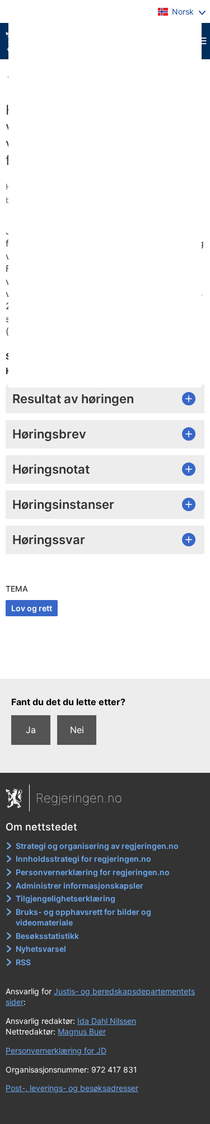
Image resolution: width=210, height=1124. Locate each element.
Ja (31, 729)
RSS (23, 962)
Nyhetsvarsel (41, 948)
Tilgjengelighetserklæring (65, 898)
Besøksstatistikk (47, 936)
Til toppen (105, 662)
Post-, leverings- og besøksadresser (72, 1088)
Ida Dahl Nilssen (106, 1021)
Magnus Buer (82, 1031)
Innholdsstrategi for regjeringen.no (83, 858)
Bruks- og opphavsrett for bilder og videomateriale (83, 917)
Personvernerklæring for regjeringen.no (93, 872)
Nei (77, 729)
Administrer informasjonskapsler (79, 885)
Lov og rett (31, 608)
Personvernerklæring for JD (56, 1050)
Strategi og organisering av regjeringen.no (97, 846)
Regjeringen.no (79, 798)
